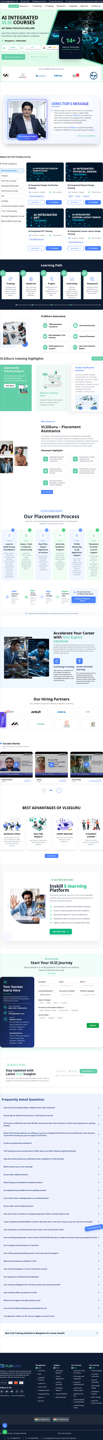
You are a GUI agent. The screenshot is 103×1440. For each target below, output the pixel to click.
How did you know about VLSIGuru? (51, 1007)
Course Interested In (46, 991)
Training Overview (59, 1383)
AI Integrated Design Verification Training (43, 186)
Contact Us (96, 6)
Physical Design (96, 1371)
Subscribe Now (87, 1071)
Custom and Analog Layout (78, 1389)
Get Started (47, 492)
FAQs (39, 1374)
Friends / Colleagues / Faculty (48, 1010)
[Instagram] (22, 1391)
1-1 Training (49, 6)
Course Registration (60, 1377)
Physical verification (95, 1381)
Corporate (73, 6)
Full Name (42, 982)
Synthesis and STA (78, 1395)
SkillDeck (68, 1433)
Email (61, 982)
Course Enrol (42, 1387)
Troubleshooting (43, 1394)
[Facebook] (17, 1391)
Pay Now (41, 1401)
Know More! (10, 386)
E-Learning (37, 6)
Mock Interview (61, 1397)
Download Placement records (82, 600)
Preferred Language (87, 991)
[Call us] (4, 1425)
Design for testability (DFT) (79, 1383)
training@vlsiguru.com (10, 1)
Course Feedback (61, 1394)
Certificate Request (59, 1389)
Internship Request (59, 1372)
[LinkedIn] (1, 1391)
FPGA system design (95, 1387)
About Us (84, 6)
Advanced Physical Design (96, 1402)
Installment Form (43, 1390)
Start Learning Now (12, 57)
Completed (51, 1018)
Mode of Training (44, 1000)
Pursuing (42, 1018)
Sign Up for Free (59, 931)
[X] (6, 1391)
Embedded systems (95, 1393)
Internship (26, 1)
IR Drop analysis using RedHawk (79, 1401)
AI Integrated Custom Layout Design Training (84, 232)
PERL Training (96, 1397)
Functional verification (95, 1375)
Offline (48, 1003)
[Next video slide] (59, 790)
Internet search (63, 1010)
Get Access (97, 358)
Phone (83, 982)
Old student (74, 1010)
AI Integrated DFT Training (40, 231)
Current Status (44, 1015)
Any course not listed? (67, 991)
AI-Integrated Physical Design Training (81, 186)
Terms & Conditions (18, 1396)
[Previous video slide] (43, 790)
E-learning (64, 1003)
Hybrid (56, 1003)
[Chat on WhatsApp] (4, 1432)
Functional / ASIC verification (79, 1372)
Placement (61, 6)
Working (60, 1018)
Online (41, 1003)
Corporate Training (41, 1379)
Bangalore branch (40, 1)
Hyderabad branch (56, 1)
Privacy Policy (4, 1396)
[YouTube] (11, 1391)
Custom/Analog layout (79, 1406)
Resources (24, 6)
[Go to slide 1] (51, 790)
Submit (93, 1025)
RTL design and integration (79, 1377)
